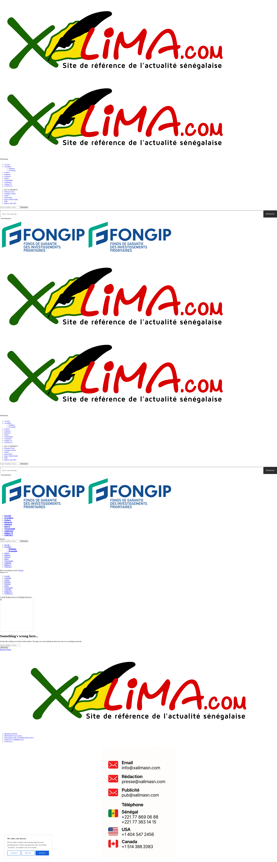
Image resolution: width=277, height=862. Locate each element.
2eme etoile (8, 197)
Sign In (20, 570)
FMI (5, 201)
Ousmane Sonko (10, 194)
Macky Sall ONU (10, 203)
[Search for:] (10, 645)
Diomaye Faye (9, 192)
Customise (14, 853)
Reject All (28, 853)
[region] (28, 846)
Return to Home (5, 650)
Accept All (42, 853)
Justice (6, 196)
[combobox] (131, 214)
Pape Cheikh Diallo (11, 199)
